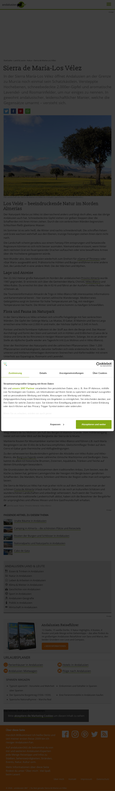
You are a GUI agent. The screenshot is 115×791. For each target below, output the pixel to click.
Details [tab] (43, 373)
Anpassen (55, 424)
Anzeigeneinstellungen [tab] (71, 373)
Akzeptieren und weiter (94, 424)
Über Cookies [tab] (100, 373)
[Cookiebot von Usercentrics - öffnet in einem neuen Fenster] (98, 364)
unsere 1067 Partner (23, 388)
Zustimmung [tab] (15, 373)
